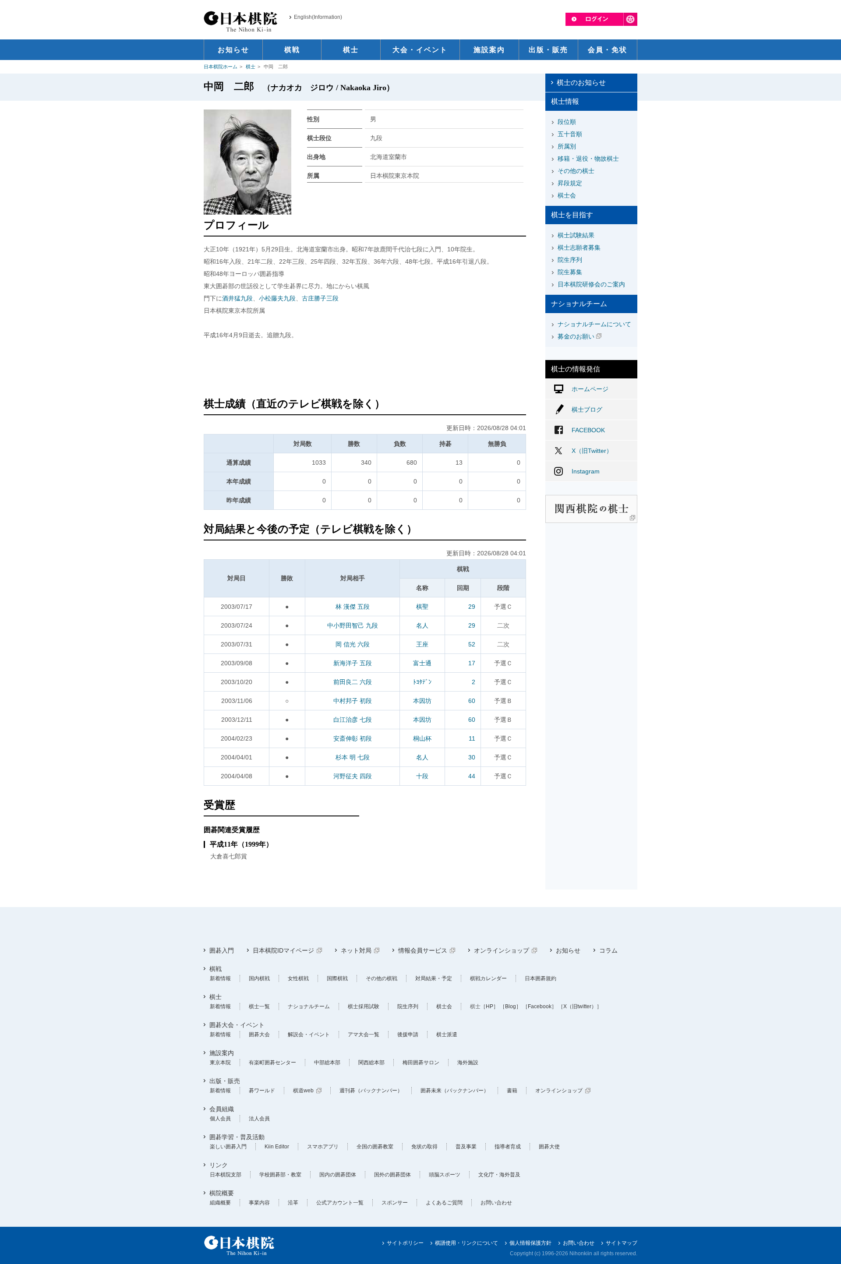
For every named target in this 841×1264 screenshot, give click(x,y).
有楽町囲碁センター (272, 1062)
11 (472, 738)
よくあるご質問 (444, 1203)
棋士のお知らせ (581, 82)
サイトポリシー (405, 1243)
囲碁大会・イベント (237, 1024)
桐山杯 (422, 738)
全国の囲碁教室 (375, 1147)
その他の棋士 (576, 170)
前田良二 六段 (352, 681)
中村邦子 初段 (352, 700)
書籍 (512, 1090)
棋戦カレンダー (488, 978)
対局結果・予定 (433, 978)
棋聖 (422, 606)
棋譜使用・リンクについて (466, 1243)
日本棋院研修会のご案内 (591, 284)
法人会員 (259, 1119)
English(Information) (318, 17)
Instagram (586, 471)
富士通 (422, 663)
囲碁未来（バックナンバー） (454, 1090)
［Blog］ (510, 1006)
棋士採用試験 (363, 1006)
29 (471, 606)
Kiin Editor (277, 1147)
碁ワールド (262, 1090)
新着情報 (220, 978)
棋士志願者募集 (579, 247)
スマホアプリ (323, 1147)
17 (471, 663)
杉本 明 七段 (353, 757)
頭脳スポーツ (444, 1175)
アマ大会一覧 (363, 1034)
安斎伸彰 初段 (352, 738)
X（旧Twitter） (592, 450)
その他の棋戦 (381, 978)
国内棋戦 (259, 978)
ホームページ (590, 388)
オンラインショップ (501, 950)
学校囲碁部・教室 (280, 1175)
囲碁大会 (259, 1034)
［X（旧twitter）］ (580, 1006)
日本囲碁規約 (540, 978)
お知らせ (568, 950)
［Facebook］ (540, 1006)
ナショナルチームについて (594, 324)
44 (471, 776)
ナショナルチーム (309, 1006)
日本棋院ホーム (220, 66)
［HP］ (489, 1006)
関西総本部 (371, 1062)
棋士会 (567, 195)
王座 (422, 644)
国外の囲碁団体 (392, 1175)
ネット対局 (356, 950)
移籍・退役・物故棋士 (588, 158)
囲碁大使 (549, 1147)
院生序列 (570, 259)
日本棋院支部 (225, 1175)
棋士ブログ (587, 409)
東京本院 (220, 1062)
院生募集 (570, 271)
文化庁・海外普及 (499, 1175)
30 (471, 757)
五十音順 (570, 134)
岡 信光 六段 (353, 644)
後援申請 (407, 1034)
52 (471, 644)
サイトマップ (621, 1243)
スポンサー (395, 1203)
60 (471, 700)
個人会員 (220, 1119)
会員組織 (221, 1108)
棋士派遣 (446, 1034)
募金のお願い (576, 336)
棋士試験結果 (576, 235)
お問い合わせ (496, 1203)
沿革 (293, 1203)
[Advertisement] (364, 369)
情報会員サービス (422, 950)
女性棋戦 (298, 978)
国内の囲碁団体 (337, 1175)
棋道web (303, 1090)
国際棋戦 (337, 978)
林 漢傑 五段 (353, 606)
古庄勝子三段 (320, 298)
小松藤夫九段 (277, 298)
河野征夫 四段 (352, 776)
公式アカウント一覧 (340, 1203)
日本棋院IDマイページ (283, 950)
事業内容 (259, 1203)
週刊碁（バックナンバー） (371, 1090)
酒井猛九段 (237, 298)
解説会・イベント (309, 1034)
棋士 (250, 66)
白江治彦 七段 (352, 719)
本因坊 (422, 700)
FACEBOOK (588, 430)
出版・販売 (224, 1080)
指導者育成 (508, 1147)
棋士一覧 (259, 1006)
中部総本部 (327, 1062)
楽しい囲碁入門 (228, 1147)
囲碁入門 (221, 950)
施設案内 (221, 1052)
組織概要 (220, 1203)
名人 (422, 625)
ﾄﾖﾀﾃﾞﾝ (422, 681)
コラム (608, 950)
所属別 (567, 146)
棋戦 (215, 968)
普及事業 (466, 1147)
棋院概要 (221, 1193)
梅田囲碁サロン (421, 1062)
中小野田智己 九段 (352, 625)
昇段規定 (570, 183)
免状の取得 (424, 1147)
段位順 (567, 121)
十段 (422, 776)
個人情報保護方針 (530, 1243)
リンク (218, 1165)
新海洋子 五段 (352, 663)
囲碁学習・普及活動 (237, 1136)
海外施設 (467, 1062)
